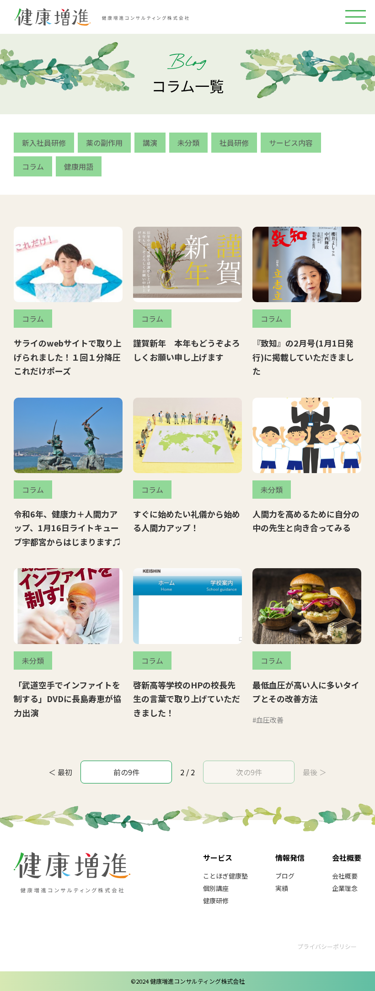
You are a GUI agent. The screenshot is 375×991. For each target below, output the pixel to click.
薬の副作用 (104, 142)
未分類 (188, 142)
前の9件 (126, 772)
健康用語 (78, 166)
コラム (33, 166)
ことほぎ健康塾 (225, 875)
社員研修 (234, 142)
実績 (281, 888)
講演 (150, 142)
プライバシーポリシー (327, 946)
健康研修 (216, 900)
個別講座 (216, 888)
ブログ (285, 875)
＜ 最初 (60, 772)
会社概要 (345, 875)
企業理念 (345, 888)
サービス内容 (291, 142)
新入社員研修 (44, 142)
